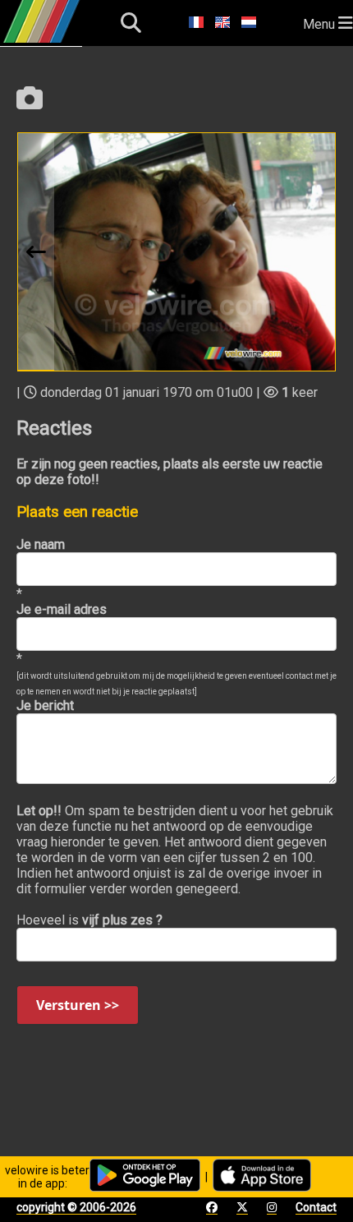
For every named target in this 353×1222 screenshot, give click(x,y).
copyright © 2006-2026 (76, 1207)
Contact (316, 1207)
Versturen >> (77, 1005)
